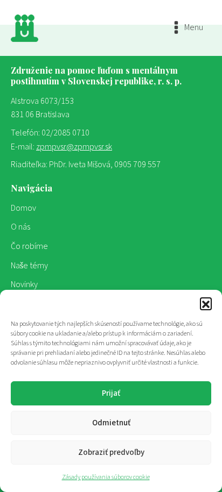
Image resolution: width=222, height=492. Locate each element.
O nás (20, 227)
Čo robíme (29, 246)
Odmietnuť (111, 423)
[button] (205, 303)
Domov (23, 208)
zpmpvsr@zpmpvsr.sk (74, 147)
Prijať (111, 393)
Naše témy (29, 266)
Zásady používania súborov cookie (106, 477)
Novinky (24, 284)
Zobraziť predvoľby (111, 452)
